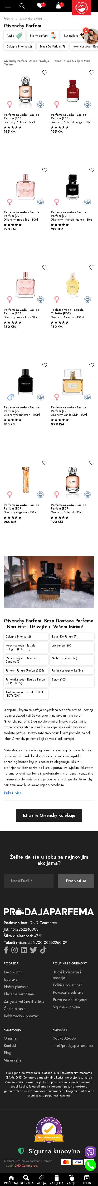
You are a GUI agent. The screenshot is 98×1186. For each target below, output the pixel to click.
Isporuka (10, 979)
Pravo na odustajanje (70, 999)
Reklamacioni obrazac (21, 1016)
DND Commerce (26, 1166)
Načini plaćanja (16, 986)
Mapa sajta (13, 1060)
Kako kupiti (12, 972)
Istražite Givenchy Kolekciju (49, 815)
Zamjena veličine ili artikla (24, 1001)
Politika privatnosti (68, 985)
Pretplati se (76, 881)
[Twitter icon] (33, 951)
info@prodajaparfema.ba (73, 1045)
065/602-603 (64, 1038)
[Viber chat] (90, 1152)
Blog (7, 1053)
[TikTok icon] (43, 951)
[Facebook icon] (6, 951)
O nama (10, 1038)
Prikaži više (13, 793)
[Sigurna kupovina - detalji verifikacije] (49, 1129)
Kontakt (10, 1045)
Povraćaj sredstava (68, 992)
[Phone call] (90, 1165)
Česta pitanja (14, 1008)
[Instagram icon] (14, 951)
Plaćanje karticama (19, 994)
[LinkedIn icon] (24, 951)
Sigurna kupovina (66, 1007)
